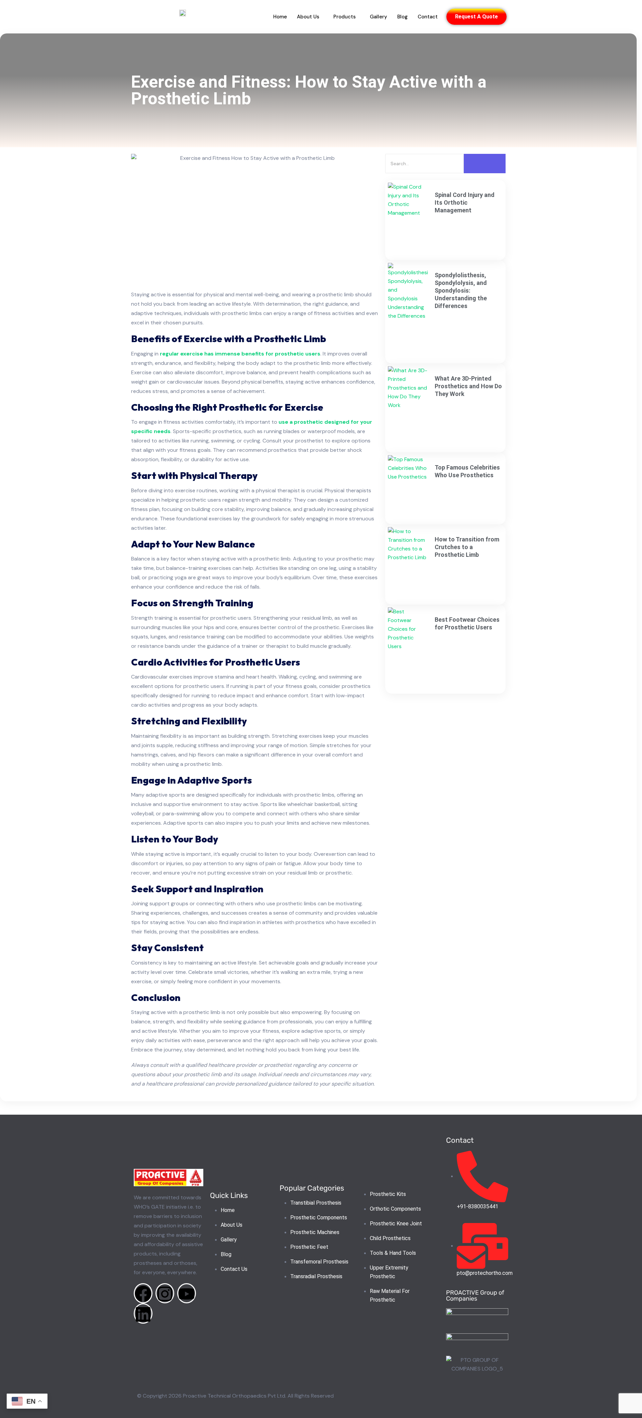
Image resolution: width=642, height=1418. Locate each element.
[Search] (485, 163)
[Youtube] (186, 1293)
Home (280, 16)
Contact (428, 16)
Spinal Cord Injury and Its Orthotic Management (465, 202)
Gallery (378, 16)
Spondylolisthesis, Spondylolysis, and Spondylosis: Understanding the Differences (461, 290)
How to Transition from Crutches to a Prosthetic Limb (467, 547)
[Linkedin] (143, 1313)
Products (344, 16)
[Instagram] (164, 1293)
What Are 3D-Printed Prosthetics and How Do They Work (468, 386)
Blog (402, 16)
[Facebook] (143, 1293)
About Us (308, 16)
